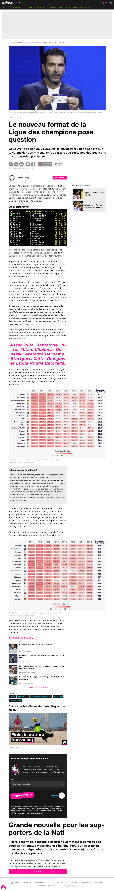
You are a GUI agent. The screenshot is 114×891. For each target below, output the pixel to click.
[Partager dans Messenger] (16, 164)
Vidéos (75, 7)
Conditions (98, 883)
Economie (28, 7)
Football (19, 42)
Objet (12, 779)
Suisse (6, 7)
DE (101, 3)
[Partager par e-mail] (21, 164)
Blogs (67, 7)
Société (37, 7)
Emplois (74, 883)
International (16, 7)
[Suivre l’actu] (58, 164)
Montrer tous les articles (38, 688)
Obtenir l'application (22, 883)
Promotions (85, 7)
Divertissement (56, 7)
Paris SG (58, 696)
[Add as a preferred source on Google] (45, 164)
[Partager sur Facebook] (11, 164)
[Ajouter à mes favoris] (33, 164)
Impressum (86, 883)
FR (106, 3)
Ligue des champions (41, 696)
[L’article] (57, 847)
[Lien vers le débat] (28, 164)
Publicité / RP (61, 883)
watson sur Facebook (43, 883)
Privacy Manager (69, 886)
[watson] (7, 2)
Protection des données (48, 886)
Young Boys (15, 700)
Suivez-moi (59, 178)
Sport (45, 7)
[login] (3, 887)
